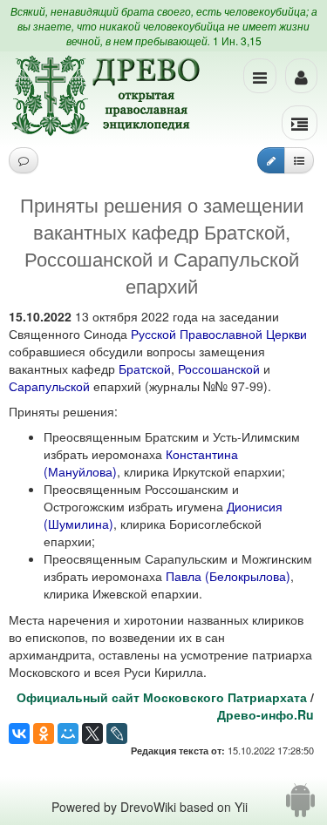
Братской (145, 368)
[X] (92, 733)
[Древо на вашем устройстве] (300, 806)
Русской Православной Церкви (219, 333)
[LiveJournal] (116, 733)
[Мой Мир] (68, 733)
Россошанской (219, 368)
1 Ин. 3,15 (237, 40)
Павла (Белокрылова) (228, 576)
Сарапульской (49, 386)
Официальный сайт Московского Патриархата (162, 697)
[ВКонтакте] (19, 733)
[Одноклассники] (43, 733)
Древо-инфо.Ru (265, 714)
